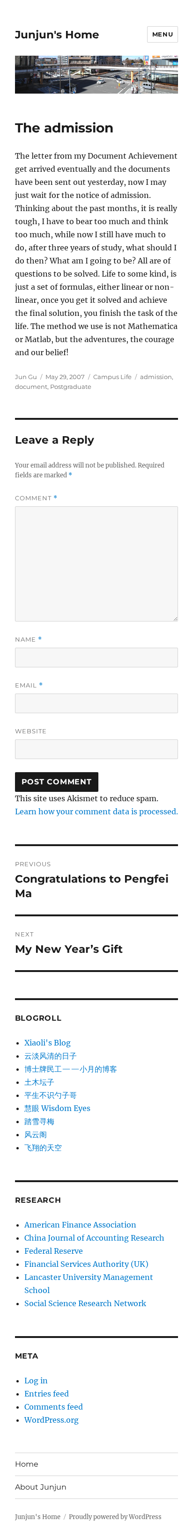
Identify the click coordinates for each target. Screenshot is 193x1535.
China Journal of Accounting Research (94, 1238)
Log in (36, 1380)
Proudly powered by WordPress (115, 1517)
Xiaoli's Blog (47, 1042)
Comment (36, 498)
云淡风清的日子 (50, 1055)
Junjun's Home (57, 34)
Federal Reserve (53, 1251)
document (31, 386)
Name (28, 639)
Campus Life (112, 376)
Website (31, 731)
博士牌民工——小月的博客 (70, 1069)
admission (156, 376)
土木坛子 (39, 1082)
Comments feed (53, 1406)
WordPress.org (51, 1420)
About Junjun (41, 1487)
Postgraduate (70, 386)
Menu (162, 34)
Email (29, 685)
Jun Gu (26, 376)
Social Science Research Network (85, 1303)
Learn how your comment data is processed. (96, 811)
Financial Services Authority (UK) (86, 1264)
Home (26, 1464)
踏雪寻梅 (39, 1121)
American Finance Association (80, 1224)
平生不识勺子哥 (50, 1095)
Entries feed (46, 1393)
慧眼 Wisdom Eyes (57, 1108)
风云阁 (35, 1134)
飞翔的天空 (43, 1147)
